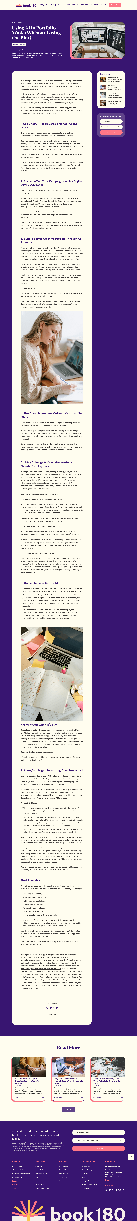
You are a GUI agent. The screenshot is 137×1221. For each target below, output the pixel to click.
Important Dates (41, 1173)
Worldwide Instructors (20, 1170)
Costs (37, 1181)
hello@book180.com (112, 1166)
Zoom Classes (63, 1166)
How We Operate (41, 1170)
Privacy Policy (86, 1188)
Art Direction (63, 1173)
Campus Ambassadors (89, 1181)
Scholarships (39, 1184)
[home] (26, 5)
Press (14, 1188)
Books (103, 5)
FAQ (36, 1177)
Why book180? (17, 1166)
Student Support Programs (21, 1173)
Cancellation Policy (42, 1188)
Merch (14, 1181)
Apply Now (115, 5)
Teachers (85, 1177)
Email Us (15, 1184)
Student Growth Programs (91, 1184)
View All (69, 1109)
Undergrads (86, 1166)
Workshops (63, 1177)
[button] (57, 4)
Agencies (85, 1173)
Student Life (63, 1181)
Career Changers (88, 1170)
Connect (94, 5)
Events (84, 5)
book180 (29, 957)
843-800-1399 (110, 1169)
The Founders (17, 1177)
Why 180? (44, 5)
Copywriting (63, 1170)
